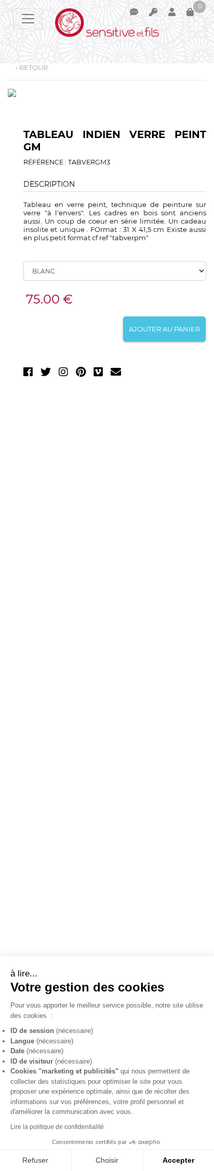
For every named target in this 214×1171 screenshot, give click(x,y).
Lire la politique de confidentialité (57, 1127)
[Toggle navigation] (28, 18)
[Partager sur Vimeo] (98, 374)
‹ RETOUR (32, 67)
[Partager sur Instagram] (63, 374)
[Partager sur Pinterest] (81, 374)
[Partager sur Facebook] (28, 374)
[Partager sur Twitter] (46, 374)
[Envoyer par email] (116, 374)
